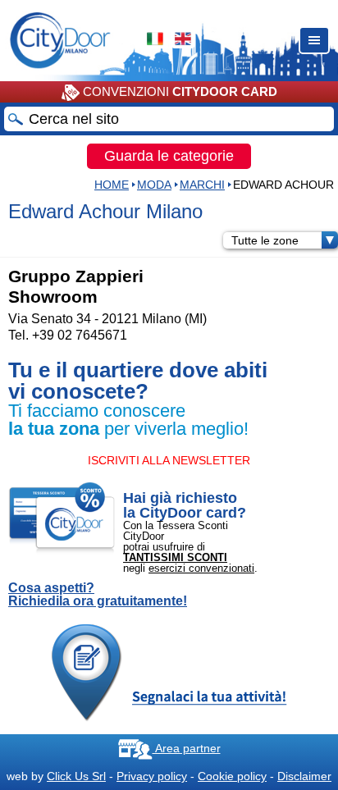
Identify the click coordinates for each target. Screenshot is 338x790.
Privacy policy (151, 776)
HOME (111, 184)
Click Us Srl (76, 776)
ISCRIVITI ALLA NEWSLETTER (169, 460)
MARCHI (202, 184)
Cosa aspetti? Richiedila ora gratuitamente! (97, 595)
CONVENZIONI (178, 91)
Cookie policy (232, 776)
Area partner (187, 748)
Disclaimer (304, 776)
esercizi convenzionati (201, 568)
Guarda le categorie (169, 156)
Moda (154, 184)
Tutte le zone (265, 240)
